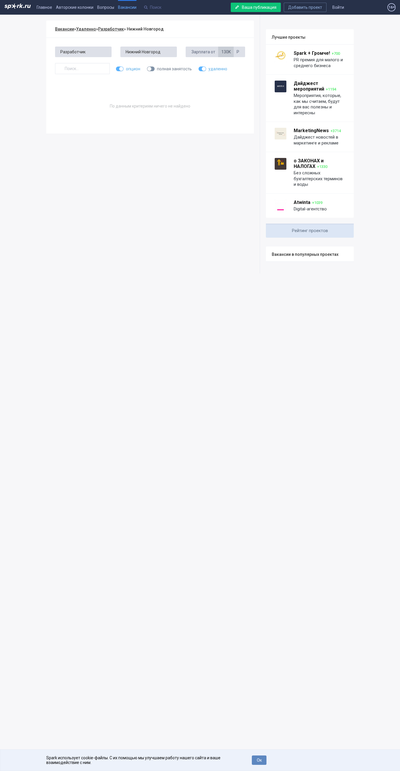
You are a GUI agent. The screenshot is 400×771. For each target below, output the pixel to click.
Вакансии (127, 7)
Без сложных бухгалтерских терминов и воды (318, 178)
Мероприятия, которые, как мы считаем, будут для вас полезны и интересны (317, 104)
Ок (259, 760)
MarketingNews (311, 130)
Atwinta (302, 202)
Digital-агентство (310, 209)
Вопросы (105, 7)
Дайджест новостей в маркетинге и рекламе (316, 140)
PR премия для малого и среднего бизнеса (318, 62)
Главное (44, 7)
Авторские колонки (74, 7)
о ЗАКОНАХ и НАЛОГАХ (309, 163)
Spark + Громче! (312, 53)
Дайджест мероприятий (309, 86)
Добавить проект (305, 7)
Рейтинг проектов (310, 230)
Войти (338, 7)
